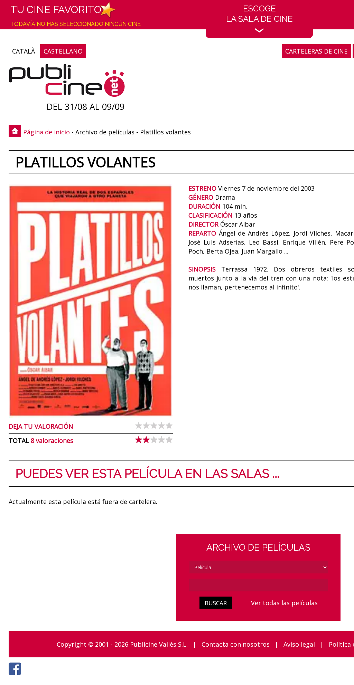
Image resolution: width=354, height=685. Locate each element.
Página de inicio (46, 132)
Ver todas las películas (284, 603)
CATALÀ (23, 51)
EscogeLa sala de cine (259, 13)
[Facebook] (17, 677)
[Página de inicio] (67, 82)
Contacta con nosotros (236, 644)
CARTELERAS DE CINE (316, 51)
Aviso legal (299, 644)
